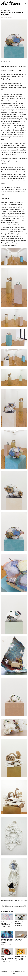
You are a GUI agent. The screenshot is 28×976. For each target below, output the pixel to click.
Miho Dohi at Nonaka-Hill (19, 922)
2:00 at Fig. (18, 939)
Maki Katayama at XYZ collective (20, 957)
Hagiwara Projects (9, 900)
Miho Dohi (20, 900)
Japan (15, 900)
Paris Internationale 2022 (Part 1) (7, 958)
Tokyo (25, 900)
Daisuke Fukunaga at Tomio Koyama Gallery (6, 940)
